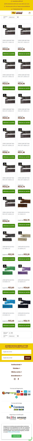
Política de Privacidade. (14, 432)
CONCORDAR (16, 436)
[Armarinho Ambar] (17, 13)
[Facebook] (18, 379)
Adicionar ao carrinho (8, 54)
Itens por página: (5, 333)
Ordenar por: (5, 17)
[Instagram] (15, 379)
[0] (29, 12)
